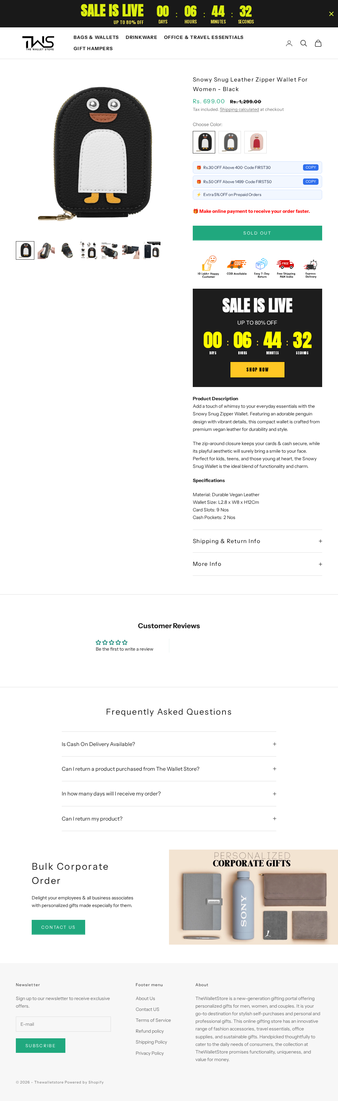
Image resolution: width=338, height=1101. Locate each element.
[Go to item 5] (109, 250)
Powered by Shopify (84, 1082)
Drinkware (141, 37)
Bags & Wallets (96, 37)
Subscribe (40, 1045)
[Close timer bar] (331, 13)
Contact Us (58, 927)
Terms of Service (153, 1020)
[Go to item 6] (130, 250)
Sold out (257, 233)
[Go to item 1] (25, 250)
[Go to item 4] (88, 250)
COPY (311, 167)
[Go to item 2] (46, 250)
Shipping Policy (151, 1042)
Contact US (147, 1009)
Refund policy (150, 1031)
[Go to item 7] (152, 250)
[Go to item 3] (67, 250)
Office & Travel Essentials (204, 37)
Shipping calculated (239, 109)
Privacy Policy (150, 1053)
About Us (145, 998)
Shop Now (257, 369)
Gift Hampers (93, 48)
